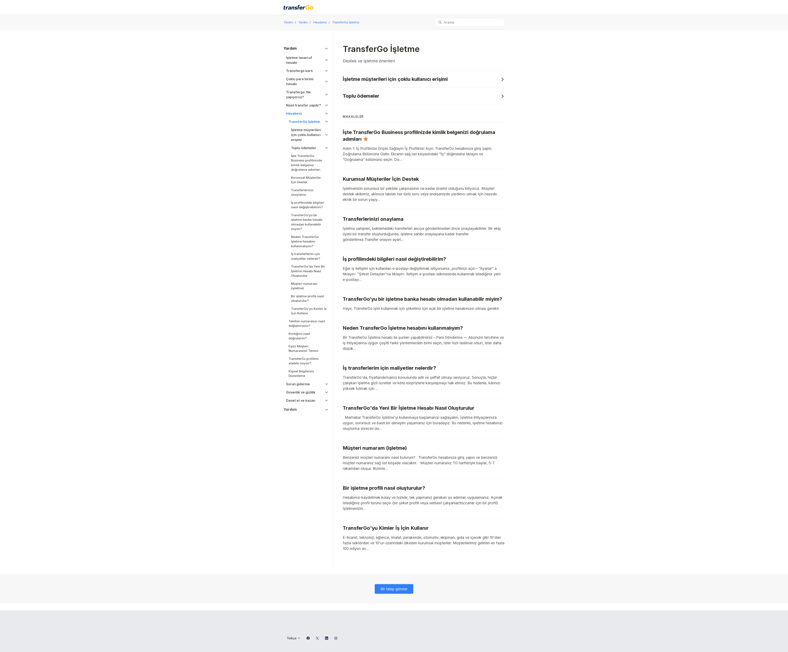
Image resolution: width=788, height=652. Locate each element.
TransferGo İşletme (345, 22)
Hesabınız (320, 22)
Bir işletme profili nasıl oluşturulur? (307, 298)
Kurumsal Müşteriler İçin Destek (306, 180)
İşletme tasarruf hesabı (299, 60)
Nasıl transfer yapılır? (303, 105)
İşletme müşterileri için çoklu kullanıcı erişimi (395, 79)
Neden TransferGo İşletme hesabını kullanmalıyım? (305, 241)
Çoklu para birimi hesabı (299, 81)
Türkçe (292, 638)
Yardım (288, 22)
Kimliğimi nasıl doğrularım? (299, 336)
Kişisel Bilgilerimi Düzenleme (301, 373)
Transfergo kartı (299, 71)
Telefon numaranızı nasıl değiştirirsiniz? (307, 323)
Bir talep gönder (394, 589)
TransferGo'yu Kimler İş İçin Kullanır (308, 311)
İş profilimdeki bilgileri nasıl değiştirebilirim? (307, 205)
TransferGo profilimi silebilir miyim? (304, 361)
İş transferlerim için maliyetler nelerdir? (305, 256)
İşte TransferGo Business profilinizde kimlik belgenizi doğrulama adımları (306, 163)
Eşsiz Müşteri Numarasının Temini (303, 348)
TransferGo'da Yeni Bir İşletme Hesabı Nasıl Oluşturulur (308, 271)
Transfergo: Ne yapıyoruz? (298, 94)
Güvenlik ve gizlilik (300, 392)
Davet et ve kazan (300, 400)
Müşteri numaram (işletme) (304, 286)
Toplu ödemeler (361, 96)
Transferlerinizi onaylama (302, 192)
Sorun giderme (298, 384)
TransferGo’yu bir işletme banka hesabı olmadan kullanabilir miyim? (306, 222)
